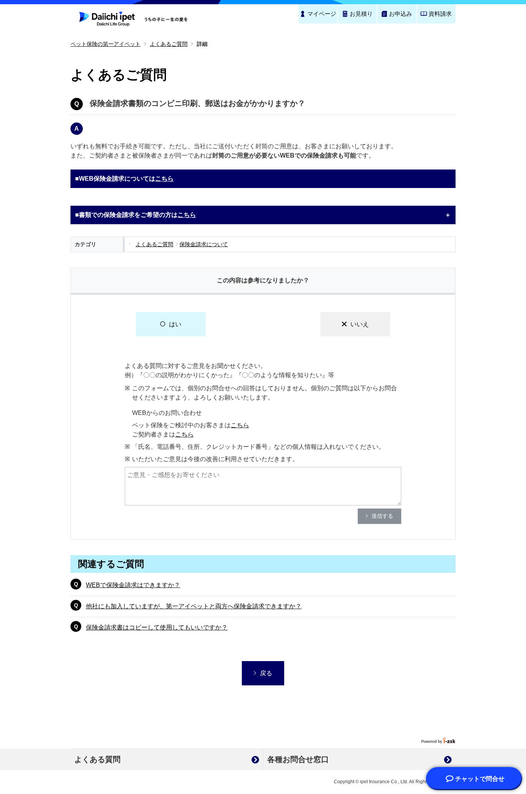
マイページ (321, 14)
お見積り (361, 14)
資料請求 (440, 14)
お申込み (400, 14)
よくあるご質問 (169, 44)
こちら (164, 178)
